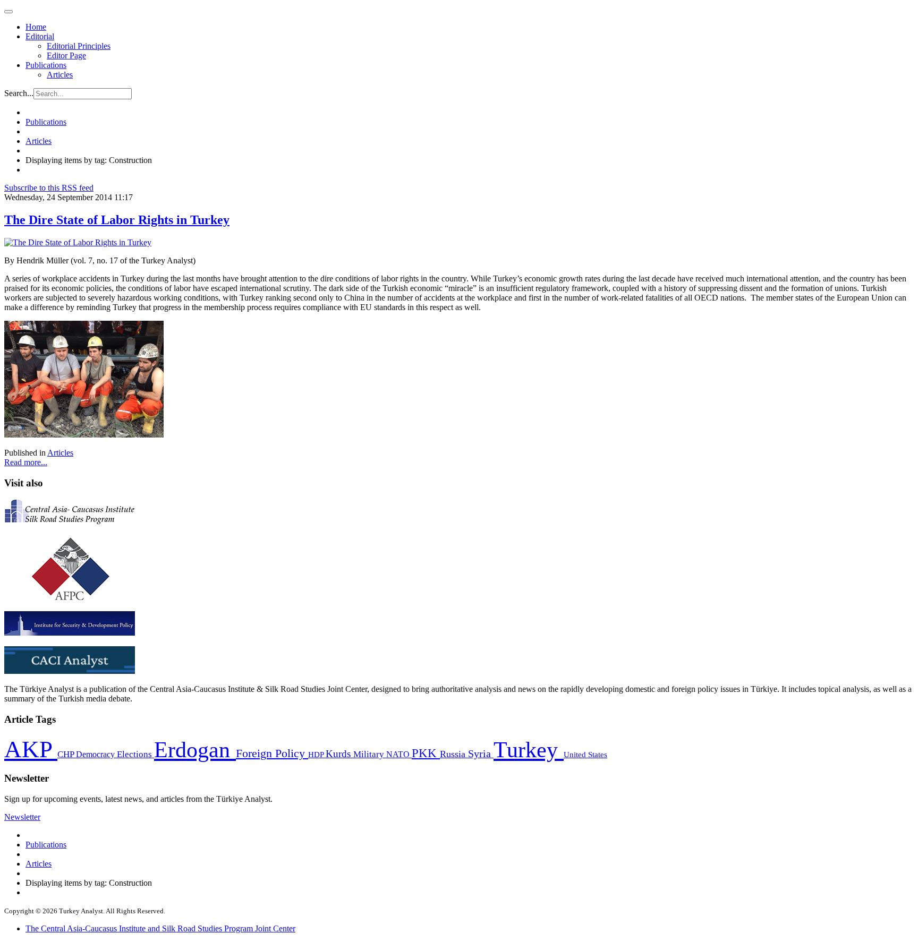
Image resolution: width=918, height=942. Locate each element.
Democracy (96, 754)
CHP (66, 754)
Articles (60, 74)
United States (585, 754)
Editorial (40, 36)
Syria (481, 753)
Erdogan (195, 750)
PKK (426, 753)
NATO (399, 754)
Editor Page (66, 55)
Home (36, 26)
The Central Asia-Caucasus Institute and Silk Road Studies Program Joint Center (160, 928)
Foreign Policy (272, 753)
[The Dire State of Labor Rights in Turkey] (77, 242)
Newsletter (22, 816)
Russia (454, 754)
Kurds (339, 753)
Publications (46, 65)
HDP (317, 754)
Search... (18, 93)
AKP (30, 749)
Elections (135, 754)
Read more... (25, 462)
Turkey (529, 749)
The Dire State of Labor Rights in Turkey (117, 220)
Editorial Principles (78, 45)
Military (369, 754)
